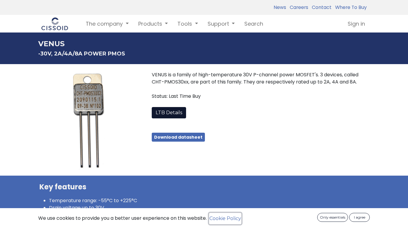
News (280, 7)
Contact (320, 7)
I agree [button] (359, 217)
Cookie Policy (225, 218)
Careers (297, 7)
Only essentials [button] (332, 217)
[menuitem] (254, 24)
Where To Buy (350, 7)
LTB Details (169, 112)
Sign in (356, 23)
